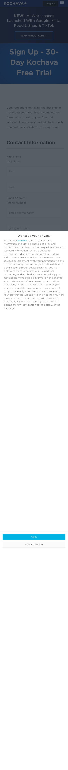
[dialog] (34, 500)
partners (22, 240)
